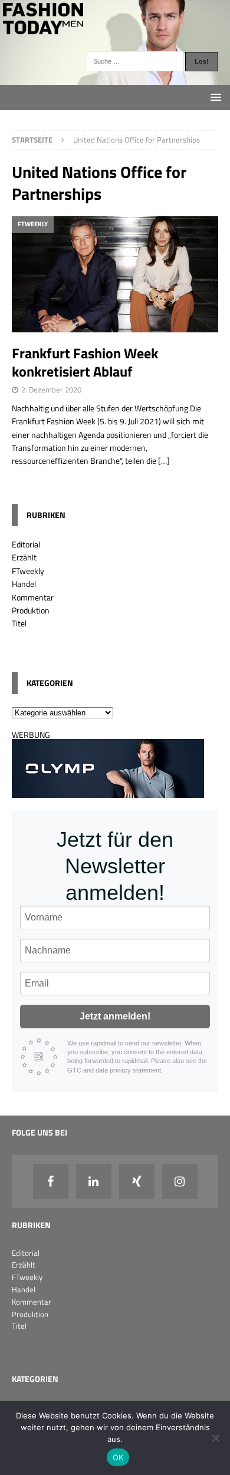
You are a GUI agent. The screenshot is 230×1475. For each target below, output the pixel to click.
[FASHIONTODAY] (115, 78)
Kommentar (33, 597)
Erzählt (24, 557)
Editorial (26, 544)
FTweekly (28, 571)
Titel (19, 623)
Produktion (31, 610)
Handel (24, 584)
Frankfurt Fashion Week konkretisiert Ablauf (85, 362)
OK (118, 1457)
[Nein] (215, 1438)
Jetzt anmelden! (115, 1016)
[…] (164, 460)
